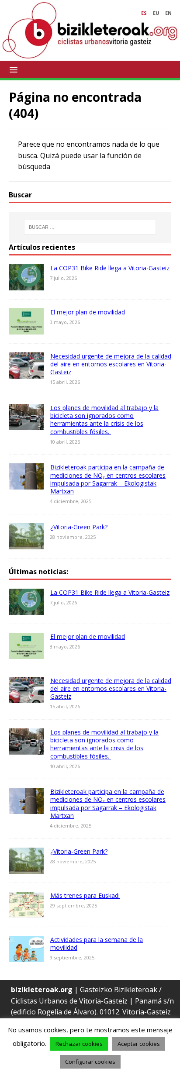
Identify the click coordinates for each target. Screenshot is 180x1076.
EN (168, 13)
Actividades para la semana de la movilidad (96, 943)
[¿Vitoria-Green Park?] (26, 543)
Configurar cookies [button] (90, 1062)
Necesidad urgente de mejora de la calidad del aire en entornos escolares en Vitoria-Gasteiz (110, 364)
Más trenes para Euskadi (85, 895)
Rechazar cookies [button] (79, 1044)
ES (144, 13)
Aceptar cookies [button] (139, 1044)
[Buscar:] (90, 227)
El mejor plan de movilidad (87, 312)
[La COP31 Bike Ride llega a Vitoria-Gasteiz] (26, 284)
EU (156, 13)
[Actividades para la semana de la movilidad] (26, 956)
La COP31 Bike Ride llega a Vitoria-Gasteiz (110, 268)
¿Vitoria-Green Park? (78, 527)
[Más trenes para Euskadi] (26, 912)
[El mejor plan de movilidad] (26, 328)
